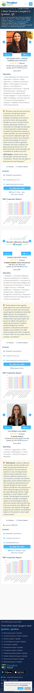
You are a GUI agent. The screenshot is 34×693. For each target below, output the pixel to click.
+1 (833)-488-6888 (13, 680)
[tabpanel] (17, 43)
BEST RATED (4, 8)
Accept (20, 688)
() (22, 63)
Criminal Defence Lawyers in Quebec (14, 641)
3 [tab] (17, 50)
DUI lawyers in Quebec (10, 644)
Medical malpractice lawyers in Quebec (15, 656)
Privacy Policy (24, 685)
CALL (8, 54)
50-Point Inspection (20, 20)
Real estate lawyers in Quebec (12, 662)
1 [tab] (14, 50)
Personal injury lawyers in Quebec (13, 659)
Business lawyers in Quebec (12, 639)
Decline (28, 688)
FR (31, 8)
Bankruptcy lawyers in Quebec (12, 633)
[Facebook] (1, 683)
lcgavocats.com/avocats (15, 184)
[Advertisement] (17, 603)
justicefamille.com (12, 543)
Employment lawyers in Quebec (13, 647)
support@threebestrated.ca (15, 677)
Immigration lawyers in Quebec (13, 650)
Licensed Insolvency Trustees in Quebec (15, 636)
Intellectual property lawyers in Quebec (15, 653)
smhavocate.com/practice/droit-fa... (17, 360)
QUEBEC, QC (13, 8)
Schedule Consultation (13, 175)
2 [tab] (17, 249)
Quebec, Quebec (10, 629)
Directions (24, 68)
